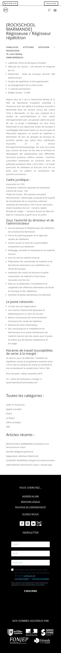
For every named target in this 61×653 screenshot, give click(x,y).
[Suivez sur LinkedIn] (33, 523)
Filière (9, 413)
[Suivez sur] (39, 523)
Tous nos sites (51, 3)
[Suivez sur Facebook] (22, 523)
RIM (8, 426)
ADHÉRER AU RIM (30, 496)
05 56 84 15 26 (11, 3)
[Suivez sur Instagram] (27, 523)
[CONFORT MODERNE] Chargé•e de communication (30, 460)
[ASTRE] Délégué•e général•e (19, 451)
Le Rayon (10, 418)
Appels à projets (14, 409)
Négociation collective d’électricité (22, 456)
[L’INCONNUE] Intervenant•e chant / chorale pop (29, 464)
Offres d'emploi (13, 422)
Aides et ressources (15, 404)
